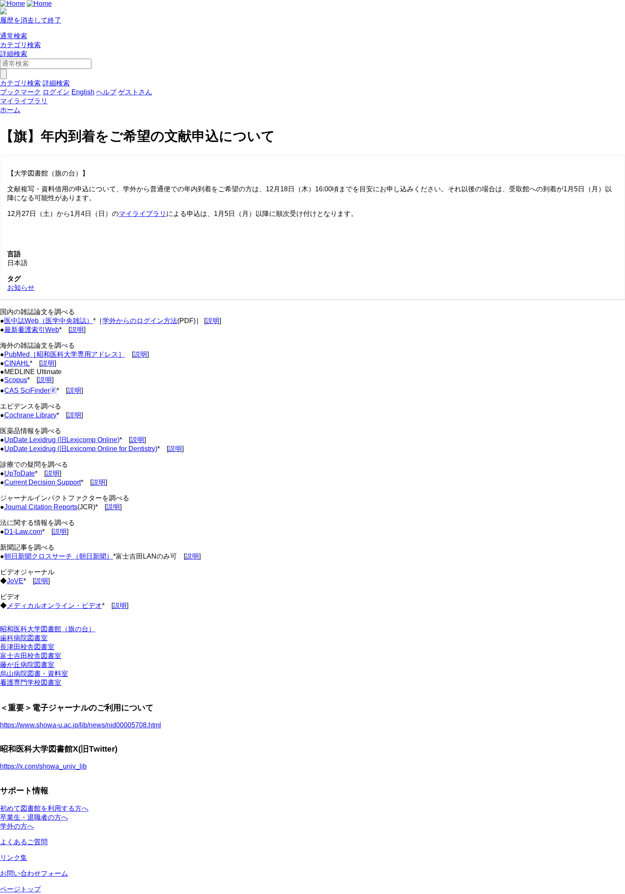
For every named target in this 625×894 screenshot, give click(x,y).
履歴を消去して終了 (30, 20)
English (82, 92)
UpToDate (19, 473)
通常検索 (13, 36)
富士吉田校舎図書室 (30, 655)
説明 (212, 320)
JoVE (15, 581)
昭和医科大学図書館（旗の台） (47, 629)
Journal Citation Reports (40, 507)
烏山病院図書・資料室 (34, 673)
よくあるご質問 (24, 842)
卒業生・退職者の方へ (34, 817)
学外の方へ (17, 826)
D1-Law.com (23, 531)
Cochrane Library (30, 415)
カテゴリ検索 (20, 44)
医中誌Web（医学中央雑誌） (48, 320)
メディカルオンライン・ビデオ (54, 605)
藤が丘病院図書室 (27, 664)
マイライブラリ (142, 213)
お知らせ (20, 287)
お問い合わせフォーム (34, 873)
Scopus (15, 379)
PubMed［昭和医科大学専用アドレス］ (64, 354)
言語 (14, 254)
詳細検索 (13, 53)
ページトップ (20, 889)
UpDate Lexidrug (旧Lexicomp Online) (61, 439)
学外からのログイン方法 (139, 320)
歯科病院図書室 (24, 637)
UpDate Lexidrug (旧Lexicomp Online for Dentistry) (80, 448)
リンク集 (13, 857)
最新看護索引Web (31, 329)
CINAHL (17, 363)
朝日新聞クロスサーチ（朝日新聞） (58, 556)
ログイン (56, 92)
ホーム (10, 110)
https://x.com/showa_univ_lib (43, 766)
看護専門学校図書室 (30, 682)
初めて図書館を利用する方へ (44, 808)
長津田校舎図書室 (27, 646)
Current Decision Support (42, 482)
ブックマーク (20, 92)
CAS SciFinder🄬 (30, 390)
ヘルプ (106, 92)
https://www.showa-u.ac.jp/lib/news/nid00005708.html (80, 725)
